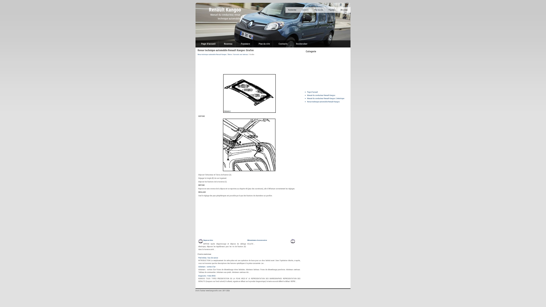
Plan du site (318, 10)
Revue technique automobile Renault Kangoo (212, 54)
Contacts (305, 10)
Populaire (332, 10)
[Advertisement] (249, 64)
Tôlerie (230, 54)
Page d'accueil (208, 43)
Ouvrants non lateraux (240, 54)
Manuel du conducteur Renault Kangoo (321, 95)
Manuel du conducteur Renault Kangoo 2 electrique (325, 98)
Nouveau (344, 10)
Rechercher (292, 10)
